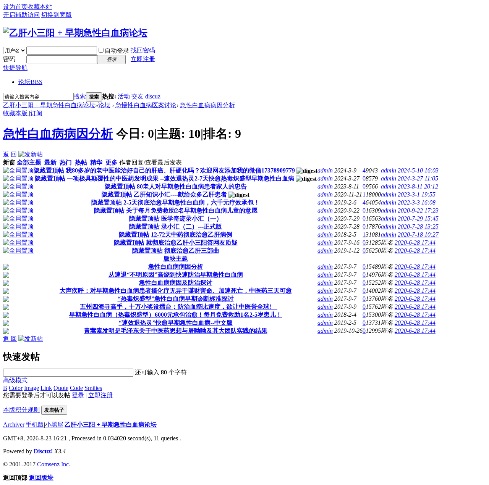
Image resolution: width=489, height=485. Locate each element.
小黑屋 (54, 424)
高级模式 (15, 380)
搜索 (80, 96)
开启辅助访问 (21, 14)
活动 (124, 96)
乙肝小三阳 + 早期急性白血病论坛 (49, 105)
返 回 (10, 154)
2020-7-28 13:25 (418, 226)
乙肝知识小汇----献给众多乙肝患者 (180, 194)
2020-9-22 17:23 (418, 210)
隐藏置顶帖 (49, 170)
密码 (9, 59)
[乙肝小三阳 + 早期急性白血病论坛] (75, 33)
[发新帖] (30, 154)
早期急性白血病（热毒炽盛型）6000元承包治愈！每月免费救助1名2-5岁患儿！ (175, 314)
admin (325, 170)
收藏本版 (16, 113)
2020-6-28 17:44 (415, 242)
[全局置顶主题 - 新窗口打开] (18, 170)
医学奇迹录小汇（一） (191, 218)
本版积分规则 (21, 409)
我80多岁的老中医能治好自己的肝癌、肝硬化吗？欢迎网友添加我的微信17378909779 (180, 170)
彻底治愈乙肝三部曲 (191, 250)
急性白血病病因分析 (207, 105)
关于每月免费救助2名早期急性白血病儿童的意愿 (191, 210)
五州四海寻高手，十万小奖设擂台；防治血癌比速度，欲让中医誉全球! (178, 306)
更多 (111, 162)
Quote (60, 388)
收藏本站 (40, 6)
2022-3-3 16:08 (417, 202)
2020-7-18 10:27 (418, 234)
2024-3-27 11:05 (418, 178)
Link (46, 388)
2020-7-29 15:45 (418, 218)
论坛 (30, 82)
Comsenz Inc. (53, 464)
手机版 (35, 424)
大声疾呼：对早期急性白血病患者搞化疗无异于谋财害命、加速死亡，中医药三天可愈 (176, 290)
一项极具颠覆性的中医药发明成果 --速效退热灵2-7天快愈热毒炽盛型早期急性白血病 (180, 178)
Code (76, 388)
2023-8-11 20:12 (418, 186)
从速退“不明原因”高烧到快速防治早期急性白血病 (175, 274)
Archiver (13, 424)
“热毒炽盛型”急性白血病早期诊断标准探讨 (176, 298)
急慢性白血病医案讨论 (145, 105)
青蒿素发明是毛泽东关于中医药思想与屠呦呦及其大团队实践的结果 (175, 330)
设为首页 (15, 6)
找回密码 (143, 50)
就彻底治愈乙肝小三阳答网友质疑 (192, 242)
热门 (66, 162)
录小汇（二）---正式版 (191, 226)
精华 (96, 162)
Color (16, 388)
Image (31, 388)
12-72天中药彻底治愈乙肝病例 (191, 234)
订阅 (36, 113)
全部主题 (29, 162)
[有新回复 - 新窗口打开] (6, 267)
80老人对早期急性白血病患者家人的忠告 (192, 186)
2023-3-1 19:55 (417, 194)
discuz (152, 96)
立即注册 (143, 59)
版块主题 (176, 258)
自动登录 (117, 50)
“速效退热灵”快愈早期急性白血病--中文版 (176, 322)
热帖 (81, 162)
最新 (50, 162)
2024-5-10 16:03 (418, 170)
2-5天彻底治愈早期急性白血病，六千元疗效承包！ (191, 202)
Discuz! (43, 451)
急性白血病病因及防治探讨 (175, 282)
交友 (137, 96)
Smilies (93, 388)
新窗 (9, 162)
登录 (78, 395)
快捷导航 (15, 67)
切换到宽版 (56, 14)
